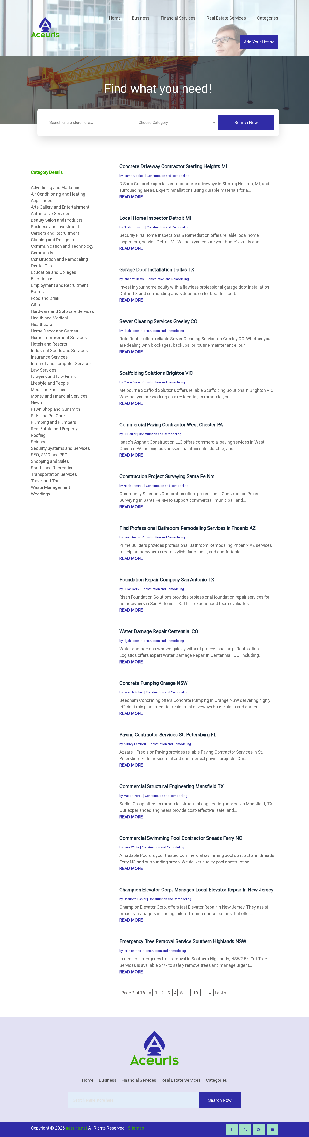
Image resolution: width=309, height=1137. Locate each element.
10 (195, 992)
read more (131, 196)
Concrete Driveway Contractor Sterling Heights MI (173, 166)
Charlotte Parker (135, 899)
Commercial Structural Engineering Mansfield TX (171, 786)
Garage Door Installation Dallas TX (156, 270)
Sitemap (136, 1127)
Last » (220, 992)
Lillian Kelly (131, 589)
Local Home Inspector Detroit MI (155, 218)
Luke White (131, 847)
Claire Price (132, 382)
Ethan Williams (134, 279)
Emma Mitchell (134, 175)
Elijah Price (131, 330)
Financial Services (178, 18)
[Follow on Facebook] (232, 1129)
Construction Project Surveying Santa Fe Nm (167, 476)
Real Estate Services (226, 18)
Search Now (246, 122)
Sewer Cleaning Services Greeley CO (158, 321)
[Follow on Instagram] (259, 1129)
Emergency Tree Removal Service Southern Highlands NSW (182, 941)
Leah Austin (132, 537)
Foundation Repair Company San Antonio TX (166, 580)
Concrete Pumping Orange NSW (153, 683)
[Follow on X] (245, 1129)
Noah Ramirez (133, 485)
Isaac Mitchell (133, 692)
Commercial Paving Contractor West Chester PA (171, 425)
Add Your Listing (259, 41)
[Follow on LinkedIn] (272, 1129)
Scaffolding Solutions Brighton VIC (156, 373)
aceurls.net (76, 1127)
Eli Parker (130, 434)
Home (115, 18)
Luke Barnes (132, 951)
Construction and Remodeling (168, 175)
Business (140, 18)
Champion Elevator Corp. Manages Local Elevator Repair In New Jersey (196, 890)
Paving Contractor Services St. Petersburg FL (167, 735)
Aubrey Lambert (135, 744)
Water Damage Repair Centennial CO (158, 631)
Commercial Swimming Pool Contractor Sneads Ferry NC (180, 838)
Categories (267, 18)
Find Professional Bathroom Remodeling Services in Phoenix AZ (187, 528)
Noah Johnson (134, 227)
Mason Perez (133, 796)
